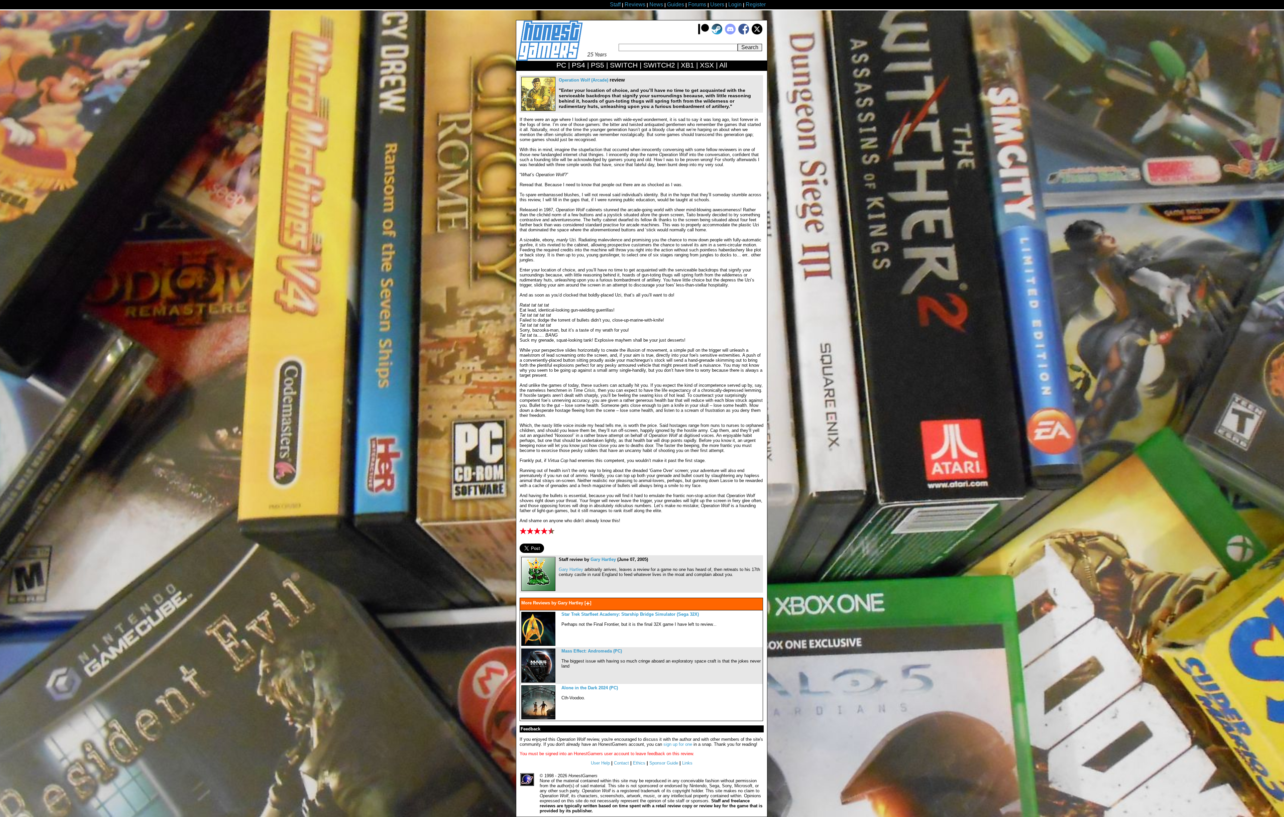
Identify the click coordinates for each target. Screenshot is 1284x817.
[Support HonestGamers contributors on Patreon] (703, 32)
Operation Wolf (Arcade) (583, 80)
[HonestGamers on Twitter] (757, 32)
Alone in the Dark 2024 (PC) (589, 687)
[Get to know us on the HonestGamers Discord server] (730, 32)
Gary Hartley (603, 559)
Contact (621, 763)
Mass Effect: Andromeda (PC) (591, 651)
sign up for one (677, 744)
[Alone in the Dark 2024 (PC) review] (538, 717)
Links (687, 763)
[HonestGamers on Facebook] (743, 32)
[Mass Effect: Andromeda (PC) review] (538, 681)
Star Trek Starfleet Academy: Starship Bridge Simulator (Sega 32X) (630, 614)
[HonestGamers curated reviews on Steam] (717, 32)
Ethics (639, 763)
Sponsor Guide (663, 763)
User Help (600, 763)
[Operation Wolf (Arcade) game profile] (538, 109)
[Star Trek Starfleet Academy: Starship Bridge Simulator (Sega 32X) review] (538, 644)
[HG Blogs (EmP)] (538, 589)
